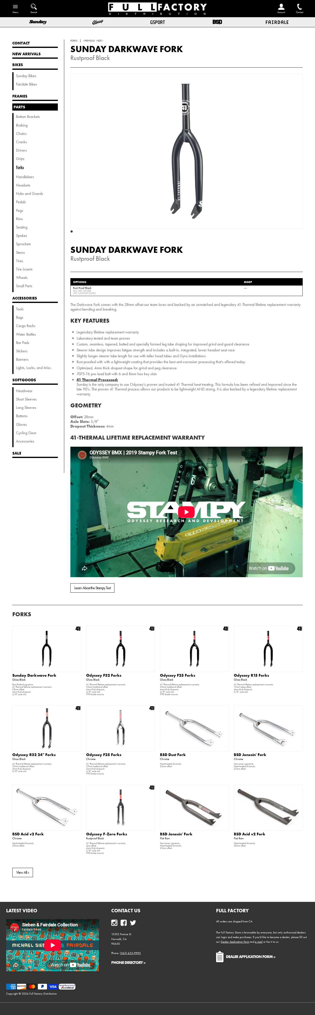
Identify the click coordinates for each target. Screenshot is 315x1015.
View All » (22, 872)
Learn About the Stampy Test (92, 588)
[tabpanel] (186, 151)
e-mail (259, 942)
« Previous (89, 40)
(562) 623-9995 (130, 953)
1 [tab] (71, 231)
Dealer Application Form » (250, 956)
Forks (21, 614)
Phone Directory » (128, 962)
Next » (99, 40)
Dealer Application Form (235, 942)
